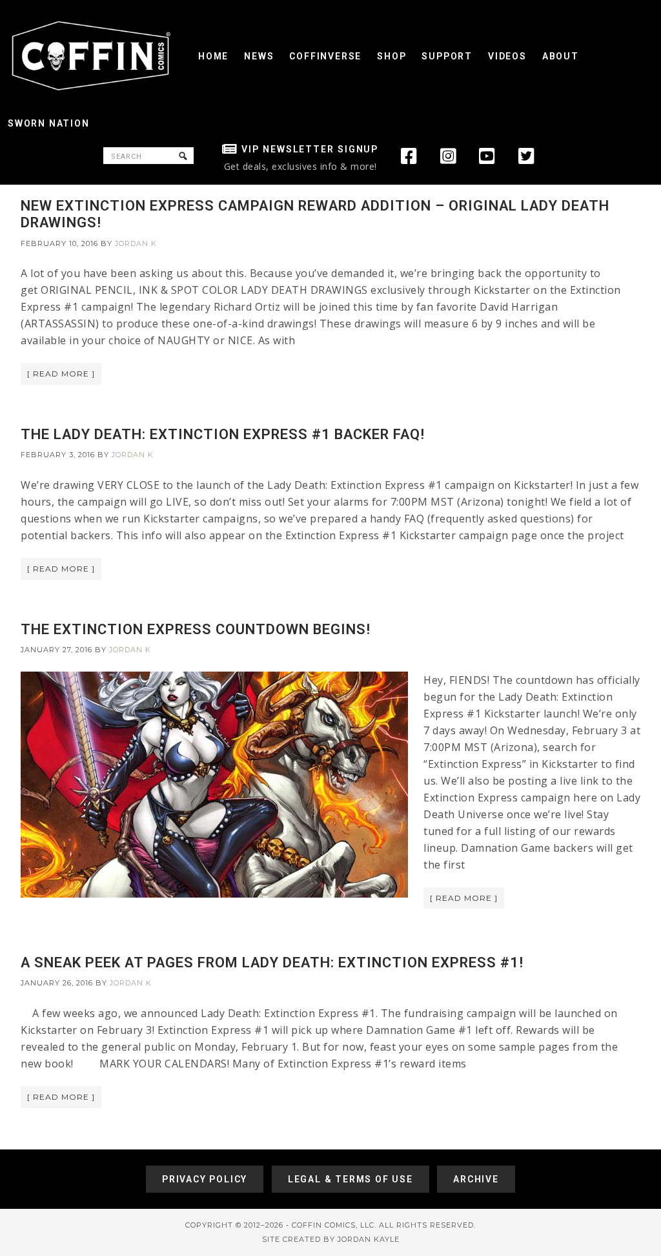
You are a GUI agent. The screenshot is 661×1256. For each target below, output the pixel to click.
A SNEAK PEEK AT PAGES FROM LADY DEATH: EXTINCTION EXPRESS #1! (272, 962)
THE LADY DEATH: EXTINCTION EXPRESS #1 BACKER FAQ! (223, 434)
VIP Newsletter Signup (309, 149)
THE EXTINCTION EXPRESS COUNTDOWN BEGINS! (196, 629)
